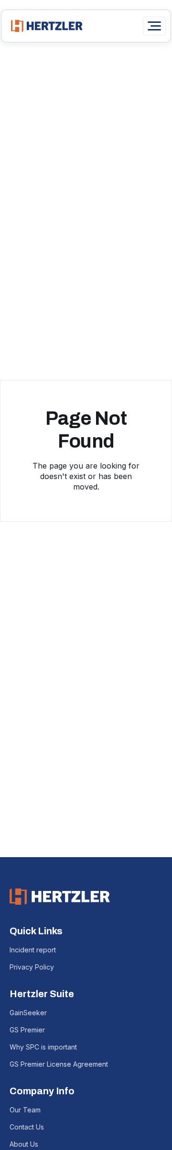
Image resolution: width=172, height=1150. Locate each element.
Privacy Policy (32, 967)
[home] (44, 26)
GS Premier (27, 1030)
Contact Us (27, 1127)
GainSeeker (28, 1013)
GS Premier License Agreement (59, 1064)
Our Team (25, 1110)
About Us (24, 1144)
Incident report (33, 950)
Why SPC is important (43, 1047)
